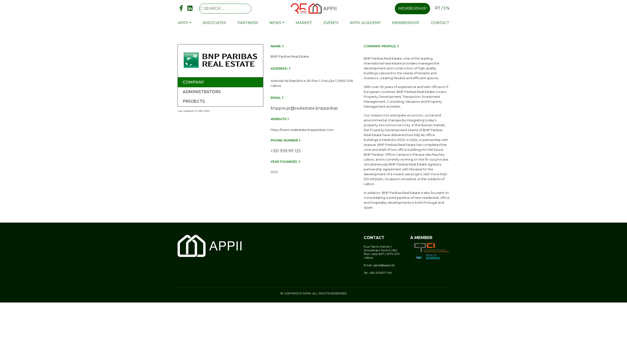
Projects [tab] (194, 101)
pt (437, 8)
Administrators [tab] (202, 91)
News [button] (275, 22)
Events (331, 22)
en (446, 8)
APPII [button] (183, 22)
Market (304, 22)
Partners (248, 22)
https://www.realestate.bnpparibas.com (302, 130)
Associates (214, 22)
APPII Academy (365, 22)
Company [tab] (193, 82)
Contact (440, 22)
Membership (412, 8)
